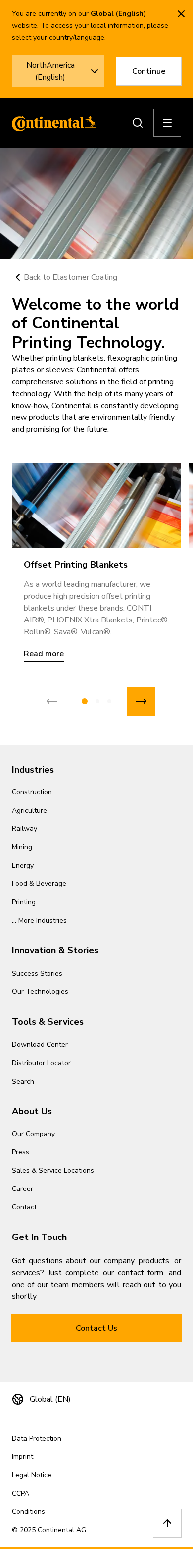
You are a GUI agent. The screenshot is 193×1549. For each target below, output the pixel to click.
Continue (148, 71)
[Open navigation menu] (167, 123)
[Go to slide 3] (109, 701)
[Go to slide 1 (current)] (85, 701)
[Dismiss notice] (181, 14)
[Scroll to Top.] (167, 1523)
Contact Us (96, 1328)
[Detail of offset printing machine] (96, 505)
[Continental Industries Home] (51, 123)
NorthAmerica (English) (50, 71)
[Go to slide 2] (97, 701)
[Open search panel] (137, 123)
